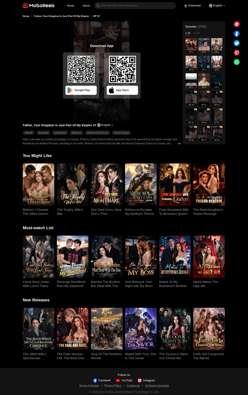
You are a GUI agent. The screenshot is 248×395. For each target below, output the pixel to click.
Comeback (60, 132)
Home (70, 5)
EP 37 (96, 16)
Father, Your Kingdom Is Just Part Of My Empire (61, 16)
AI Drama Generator (157, 385)
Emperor (76, 132)
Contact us (133, 385)
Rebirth (29, 132)
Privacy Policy (112, 385)
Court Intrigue (121, 132)
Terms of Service (89, 385)
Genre (86, 5)
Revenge (43, 132)
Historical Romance (97, 132)
